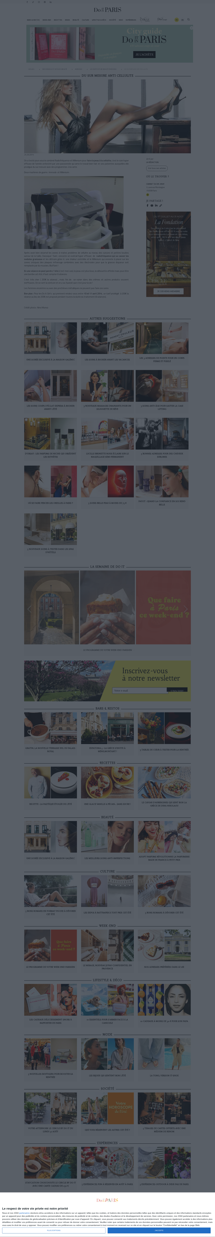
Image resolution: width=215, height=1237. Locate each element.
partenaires (24, 1213)
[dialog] (107, 1215)
